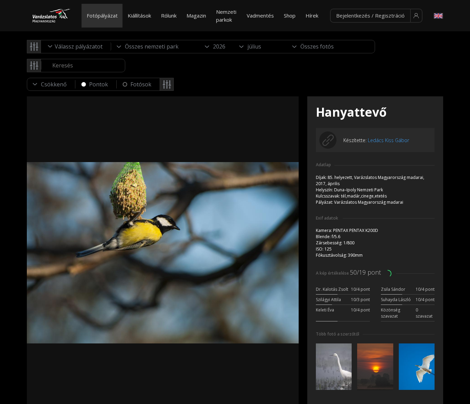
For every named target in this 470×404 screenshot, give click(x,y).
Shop (290, 15)
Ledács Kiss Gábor (388, 140)
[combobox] (76, 46)
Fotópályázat (102, 15)
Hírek (312, 15)
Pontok (98, 84)
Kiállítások (139, 15)
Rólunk (169, 15)
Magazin (196, 15)
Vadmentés (260, 15)
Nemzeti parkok (226, 15)
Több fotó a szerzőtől (337, 334)
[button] (376, 16)
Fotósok (140, 84)
